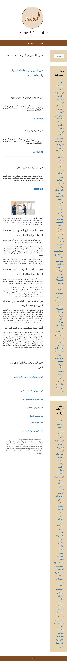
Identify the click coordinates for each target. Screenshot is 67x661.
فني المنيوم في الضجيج (12, 444)
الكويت (61, 420)
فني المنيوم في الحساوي (11, 441)
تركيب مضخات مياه (60, 460)
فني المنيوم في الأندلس (23, 441)
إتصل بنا (30, 43)
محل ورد (60, 341)
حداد (62, 512)
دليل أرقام (59, 535)
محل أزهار (59, 334)
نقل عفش (59, 387)
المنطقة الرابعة (37, 439)
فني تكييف (59, 579)
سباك (61, 209)
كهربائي (60, 592)
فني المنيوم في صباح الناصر (21, 450)
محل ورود (59, 619)
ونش (61, 391)
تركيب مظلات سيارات (60, 134)
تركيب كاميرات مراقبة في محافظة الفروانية (59, 115)
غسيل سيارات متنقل (60, 244)
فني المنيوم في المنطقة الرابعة (25, 448)
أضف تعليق (38, 453)
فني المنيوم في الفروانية (31, 220)
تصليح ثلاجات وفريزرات (59, 493)
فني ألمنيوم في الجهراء (36, 416)
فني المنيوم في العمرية (27, 446)
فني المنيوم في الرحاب (26, 442)
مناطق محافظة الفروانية (60, 632)
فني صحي (59, 293)
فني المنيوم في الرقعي (14, 442)
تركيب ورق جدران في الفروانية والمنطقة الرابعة (59, 147)
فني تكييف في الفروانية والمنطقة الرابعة (59, 276)
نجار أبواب (59, 384)
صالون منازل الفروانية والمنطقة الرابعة (60, 218)
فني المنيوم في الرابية (37, 442)
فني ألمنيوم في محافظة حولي (34, 407)
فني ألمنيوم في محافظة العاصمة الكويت (31, 391)
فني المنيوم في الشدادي (24, 444)
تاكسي (61, 89)
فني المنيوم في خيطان (33, 450)
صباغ (61, 549)
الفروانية (42, 43)
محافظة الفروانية (23, 439)
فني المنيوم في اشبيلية (35, 441)
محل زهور (59, 338)
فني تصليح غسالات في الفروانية (59, 264)
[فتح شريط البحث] (23, 43)
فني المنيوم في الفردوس (15, 446)
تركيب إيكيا (59, 92)
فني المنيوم (30, 439)
